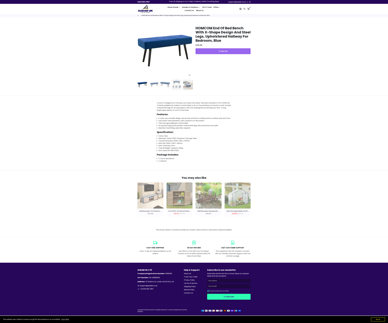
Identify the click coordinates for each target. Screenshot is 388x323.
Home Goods (174, 7)
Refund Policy (189, 290)
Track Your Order (191, 277)
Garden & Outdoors (191, 7)
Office (216, 7)
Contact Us (189, 10)
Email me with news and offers (219, 291)
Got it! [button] (378, 319)
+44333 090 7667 (146, 289)
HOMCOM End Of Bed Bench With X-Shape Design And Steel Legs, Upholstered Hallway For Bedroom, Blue (175, 15)
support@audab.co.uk (147, 286)
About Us (199, 10)
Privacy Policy (189, 280)
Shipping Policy (190, 286)
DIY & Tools (207, 7)
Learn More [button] (65, 319)
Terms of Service (190, 283)
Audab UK (152, 310)
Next (190, 51)
